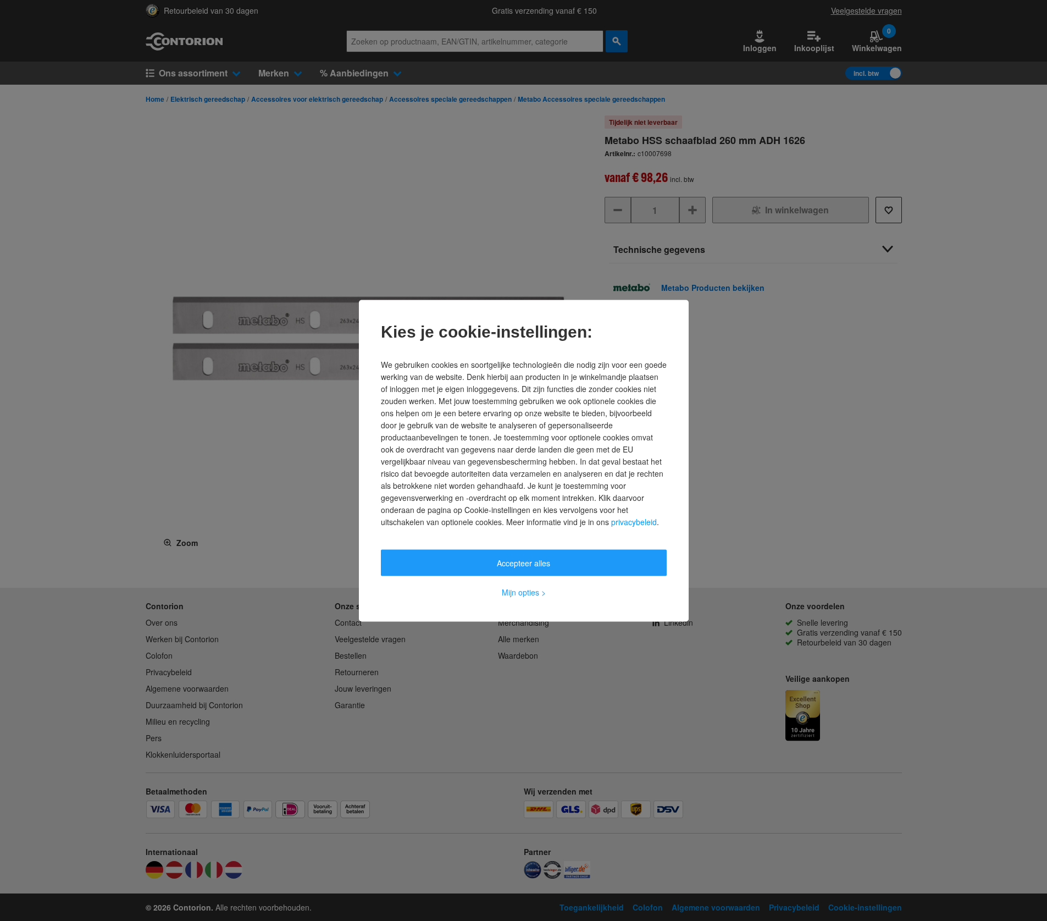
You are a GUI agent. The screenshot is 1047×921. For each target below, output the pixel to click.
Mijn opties (524, 591)
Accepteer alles (523, 562)
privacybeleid (634, 521)
